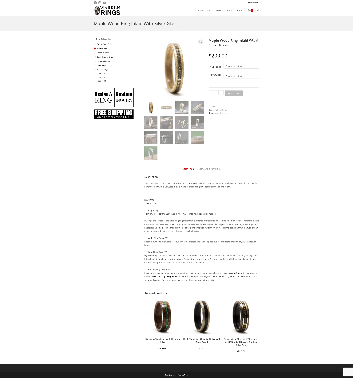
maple (215, 113)
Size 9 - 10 (102, 81)
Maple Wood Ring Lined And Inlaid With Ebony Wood (201, 340)
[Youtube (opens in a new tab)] (104, 2)
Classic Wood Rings (104, 44)
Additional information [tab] (209, 169)
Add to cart (234, 93)
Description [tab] (188, 169)
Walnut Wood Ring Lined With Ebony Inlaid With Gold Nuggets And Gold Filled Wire (241, 342)
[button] (200, 42)
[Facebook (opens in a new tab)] (96, 2)
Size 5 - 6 (101, 73)
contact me (235, 273)
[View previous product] (252, 40)
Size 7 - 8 (101, 77)
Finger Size (215, 67)
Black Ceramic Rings (105, 57)
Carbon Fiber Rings (104, 61)
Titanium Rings (103, 52)
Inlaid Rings (222, 110)
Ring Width (216, 75)
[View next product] (257, 40)
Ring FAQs (149, 200)
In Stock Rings (102, 69)
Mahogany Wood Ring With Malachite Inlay (162, 340)
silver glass (223, 113)
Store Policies (150, 203)
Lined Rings (101, 65)
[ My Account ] (253, 2)
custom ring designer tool (166, 276)
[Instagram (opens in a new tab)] (100, 2)
